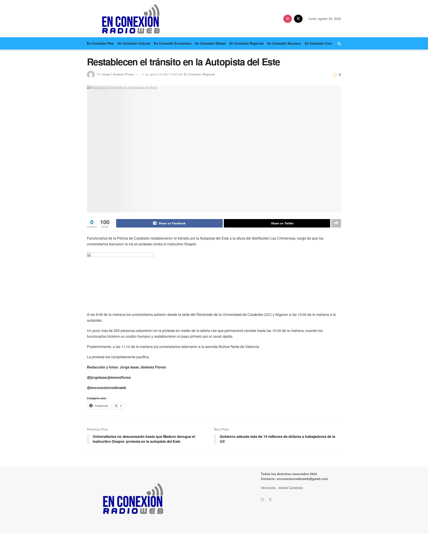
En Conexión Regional (246, 43)
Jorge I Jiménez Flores (118, 74)
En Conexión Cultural (134, 43)
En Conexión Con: (319, 43)
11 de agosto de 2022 (155, 74)
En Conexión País (100, 43)
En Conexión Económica (172, 43)
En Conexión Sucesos (284, 43)
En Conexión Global (210, 43)
